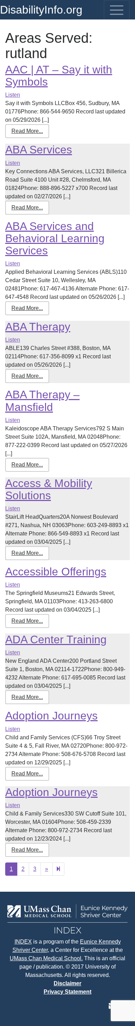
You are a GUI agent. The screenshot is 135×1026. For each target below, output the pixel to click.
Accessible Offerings (55, 571)
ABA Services (38, 149)
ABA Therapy (37, 326)
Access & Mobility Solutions (48, 489)
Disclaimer (67, 983)
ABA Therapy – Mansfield (42, 400)
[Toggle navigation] (116, 10)
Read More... (27, 131)
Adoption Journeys (51, 715)
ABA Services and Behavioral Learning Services (55, 238)
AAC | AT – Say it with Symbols (58, 75)
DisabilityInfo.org (41, 9)
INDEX (23, 942)
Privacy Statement (67, 992)
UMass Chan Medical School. (46, 958)
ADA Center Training (56, 639)
